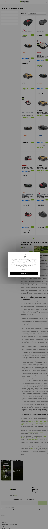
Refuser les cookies (24, 266)
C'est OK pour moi (24, 273)
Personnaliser (24, 269)
